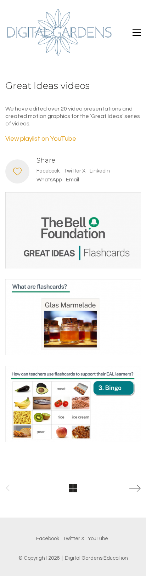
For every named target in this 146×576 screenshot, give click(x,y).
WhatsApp (49, 179)
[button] (137, 33)
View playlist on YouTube (40, 138)
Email (72, 179)
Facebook (48, 171)
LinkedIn (100, 171)
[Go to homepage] (58, 32)
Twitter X (74, 171)
